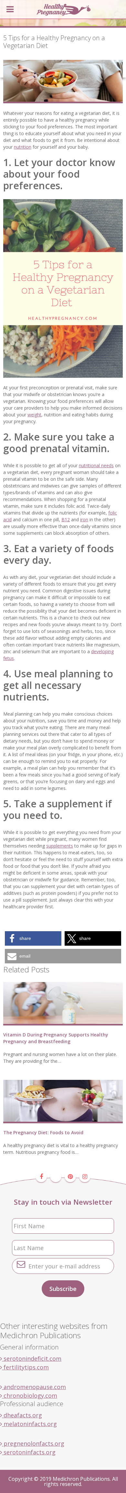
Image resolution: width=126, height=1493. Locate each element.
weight (34, 415)
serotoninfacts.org (29, 1452)
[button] (33, 938)
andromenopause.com (34, 1387)
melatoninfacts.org (29, 1424)
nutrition (22, 147)
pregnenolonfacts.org (33, 1443)
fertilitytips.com (25, 1367)
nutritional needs (96, 465)
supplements (59, 846)
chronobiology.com (29, 1395)
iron (84, 519)
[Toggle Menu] (10, 9)
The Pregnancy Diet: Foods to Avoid (43, 1132)
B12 (65, 519)
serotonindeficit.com (31, 1358)
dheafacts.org (22, 1415)
